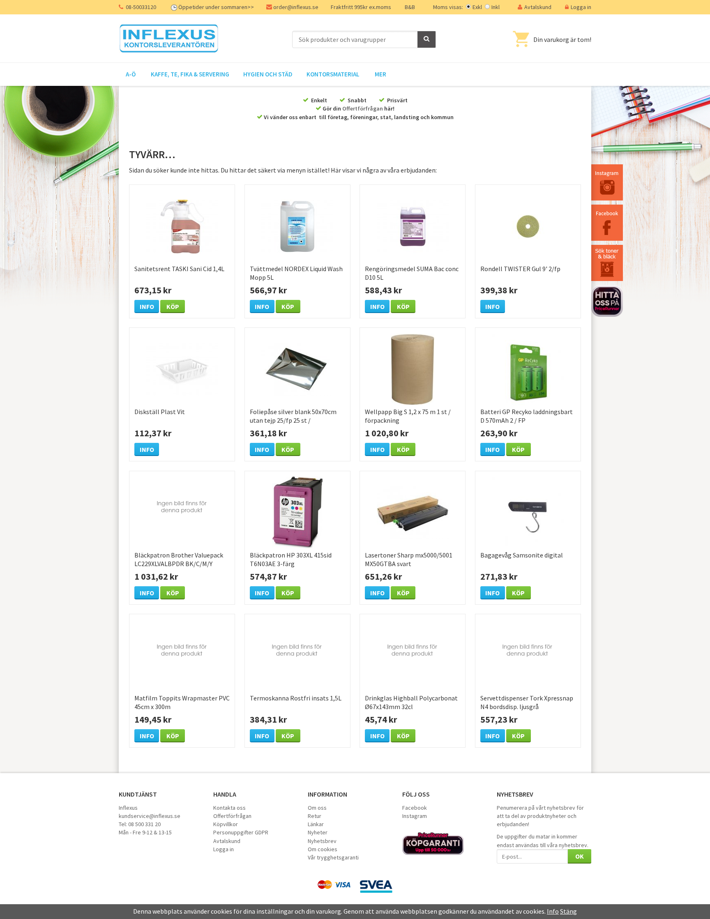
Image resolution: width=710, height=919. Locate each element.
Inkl (495, 7)
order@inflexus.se (295, 7)
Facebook (414, 807)
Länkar (316, 824)
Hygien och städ (268, 74)
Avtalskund (537, 7)
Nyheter (317, 832)
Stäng (568, 911)
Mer (380, 74)
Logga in (581, 7)
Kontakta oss (229, 807)
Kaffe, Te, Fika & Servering (190, 74)
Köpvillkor (225, 824)
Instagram (414, 816)
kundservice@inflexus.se (149, 816)
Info (147, 306)
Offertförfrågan (362, 108)
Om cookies (322, 849)
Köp (172, 306)
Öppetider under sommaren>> (216, 7)
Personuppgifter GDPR (240, 832)
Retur (314, 816)
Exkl (477, 7)
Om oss (317, 807)
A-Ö (131, 74)
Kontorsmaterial (333, 74)
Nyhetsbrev (322, 841)
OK (579, 856)
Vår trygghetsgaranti (333, 857)
